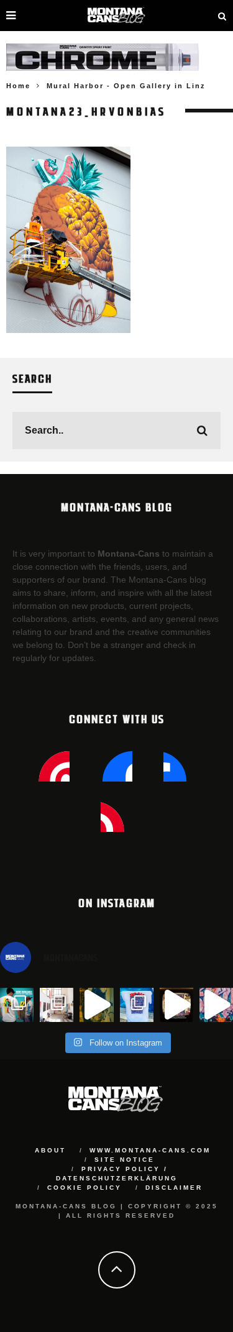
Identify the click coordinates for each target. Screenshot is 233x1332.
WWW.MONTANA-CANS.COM (150, 1150)
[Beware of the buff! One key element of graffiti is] (56, 1004)
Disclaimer (174, 1187)
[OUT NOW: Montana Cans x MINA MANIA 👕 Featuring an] (17, 1004)
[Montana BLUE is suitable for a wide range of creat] (216, 1004)
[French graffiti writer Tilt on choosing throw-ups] (96, 1004)
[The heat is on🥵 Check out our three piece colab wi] (136, 1004)
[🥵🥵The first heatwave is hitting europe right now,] (176, 1004)
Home (18, 85)
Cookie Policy (84, 1187)
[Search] (222, 15)
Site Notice (124, 1159)
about (50, 1150)
